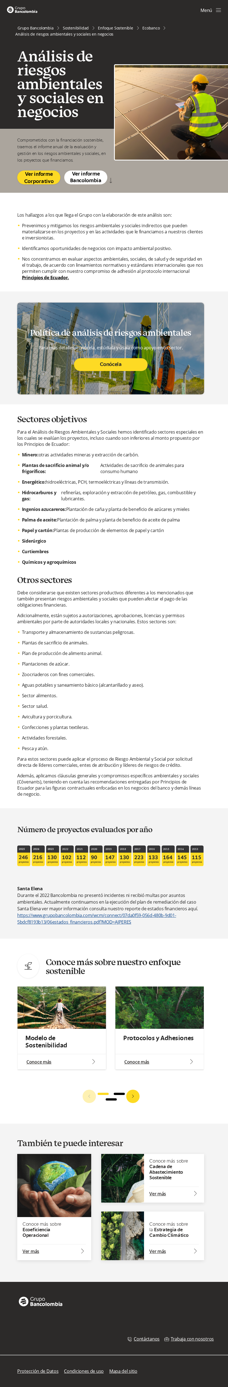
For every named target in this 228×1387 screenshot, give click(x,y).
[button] (103, 1094)
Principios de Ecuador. (45, 278)
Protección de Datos (37, 1371)
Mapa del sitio (123, 1371)
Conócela (111, 364)
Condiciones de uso (84, 1371)
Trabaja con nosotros (192, 1339)
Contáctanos (147, 1339)
